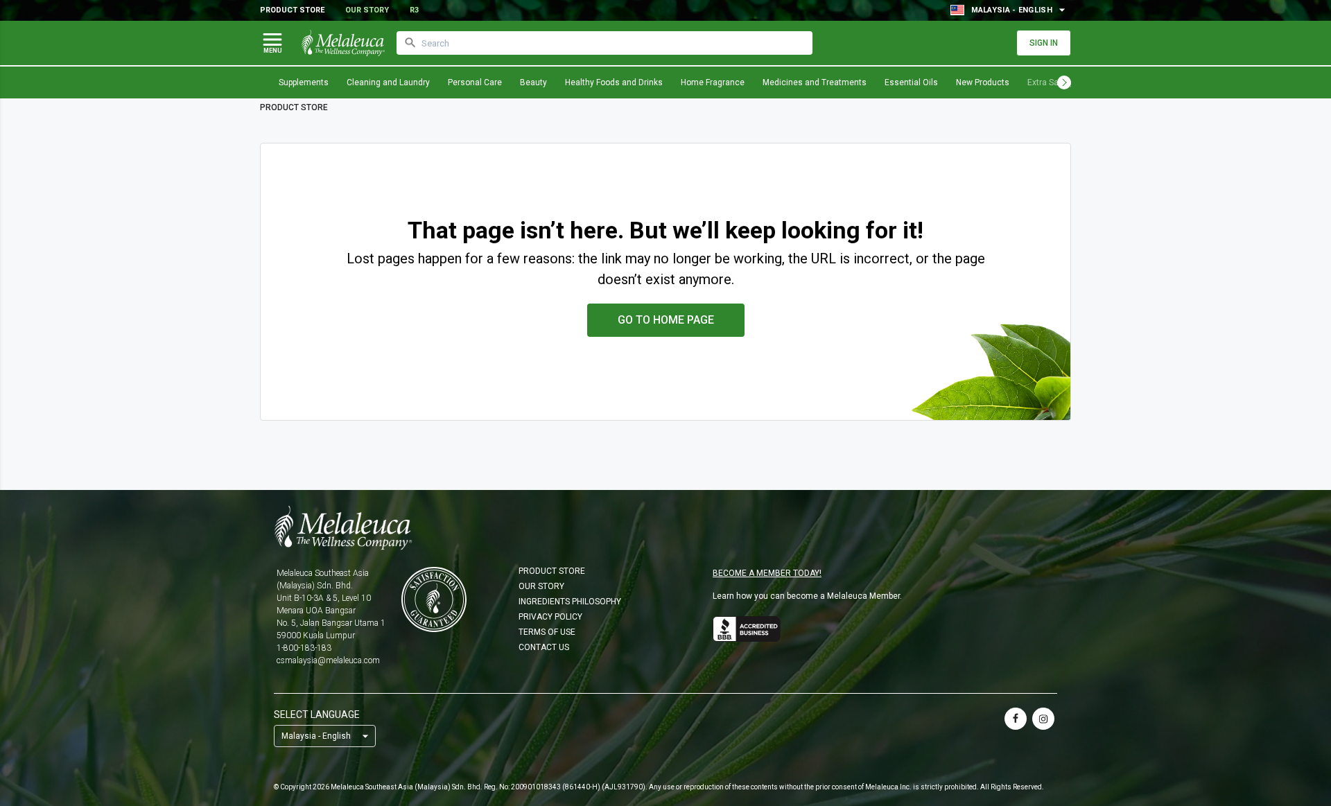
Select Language (317, 714)
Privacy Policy (550, 617)
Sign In (1043, 43)
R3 (414, 10)
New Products (982, 82)
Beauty (533, 82)
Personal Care (475, 82)
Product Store (292, 10)
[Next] (1064, 82)
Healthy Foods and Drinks (614, 82)
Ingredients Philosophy (570, 601)
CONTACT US (544, 647)
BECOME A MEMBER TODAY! (767, 573)
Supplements (304, 82)
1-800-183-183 (304, 648)
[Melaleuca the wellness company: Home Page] (343, 43)
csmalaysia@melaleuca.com (328, 660)
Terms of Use (547, 632)
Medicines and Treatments (815, 82)
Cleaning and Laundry (388, 82)
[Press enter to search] (410, 43)
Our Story (367, 10)
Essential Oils (911, 82)
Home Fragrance (713, 82)
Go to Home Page (666, 319)
